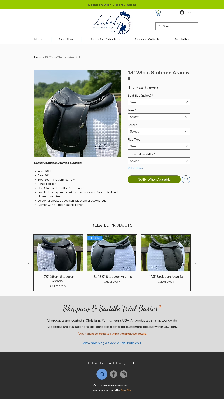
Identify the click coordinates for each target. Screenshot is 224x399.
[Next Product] (196, 263)
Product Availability (141, 154)
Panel (132, 125)
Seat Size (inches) (140, 95)
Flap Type (135, 139)
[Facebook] (113, 374)
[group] (112, 262)
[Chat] (101, 374)
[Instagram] (123, 374)
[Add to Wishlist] (186, 179)
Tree (132, 110)
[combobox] (159, 102)
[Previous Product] (28, 263)
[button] (158, 13)
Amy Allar (126, 389)
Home (38, 57)
